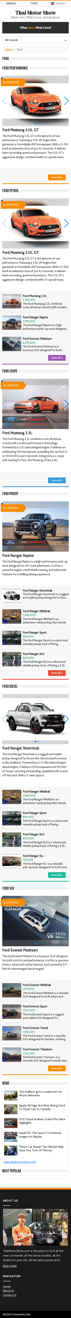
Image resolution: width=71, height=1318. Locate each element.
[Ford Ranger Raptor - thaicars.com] (35, 526)
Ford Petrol (10, 191)
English (60, 3)
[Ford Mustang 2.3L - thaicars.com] (35, 404)
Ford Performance (15, 68)
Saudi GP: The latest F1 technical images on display (40, 1134)
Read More (10, 1266)
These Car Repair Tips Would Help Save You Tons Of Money (41, 1148)
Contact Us (9, 1295)
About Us (8, 1290)
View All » (57, 177)
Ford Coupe (9, 371)
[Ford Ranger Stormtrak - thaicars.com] (35, 719)
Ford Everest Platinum (37, 338)
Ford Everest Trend (35, 1028)
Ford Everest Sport (35, 1006)
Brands (11, 3)
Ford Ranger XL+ (33, 856)
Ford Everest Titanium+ (38, 1049)
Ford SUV (8, 888)
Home (9, 49)
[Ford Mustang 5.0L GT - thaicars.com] (35, 101)
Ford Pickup (10, 494)
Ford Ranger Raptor (35, 317)
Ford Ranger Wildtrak (36, 611)
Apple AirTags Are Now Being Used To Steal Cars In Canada (42, 1107)
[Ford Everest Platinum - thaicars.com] (35, 921)
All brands (11, 40)
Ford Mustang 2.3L (35, 296)
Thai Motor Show (35, 12)
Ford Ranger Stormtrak (37, 590)
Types (34, 3)
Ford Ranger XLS (33, 654)
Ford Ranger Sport (35, 632)
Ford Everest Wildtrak (37, 985)
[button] (66, 101)
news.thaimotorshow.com (20, 1162)
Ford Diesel (10, 686)
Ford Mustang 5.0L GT (20, 130)
